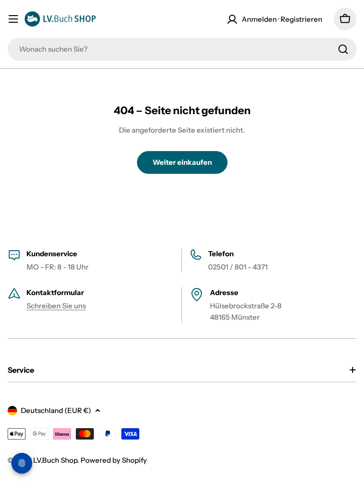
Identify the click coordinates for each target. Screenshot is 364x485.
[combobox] (182, 49)
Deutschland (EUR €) (56, 410)
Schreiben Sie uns (56, 305)
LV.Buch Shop (55, 460)
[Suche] (343, 49)
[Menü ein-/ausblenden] (13, 19)
